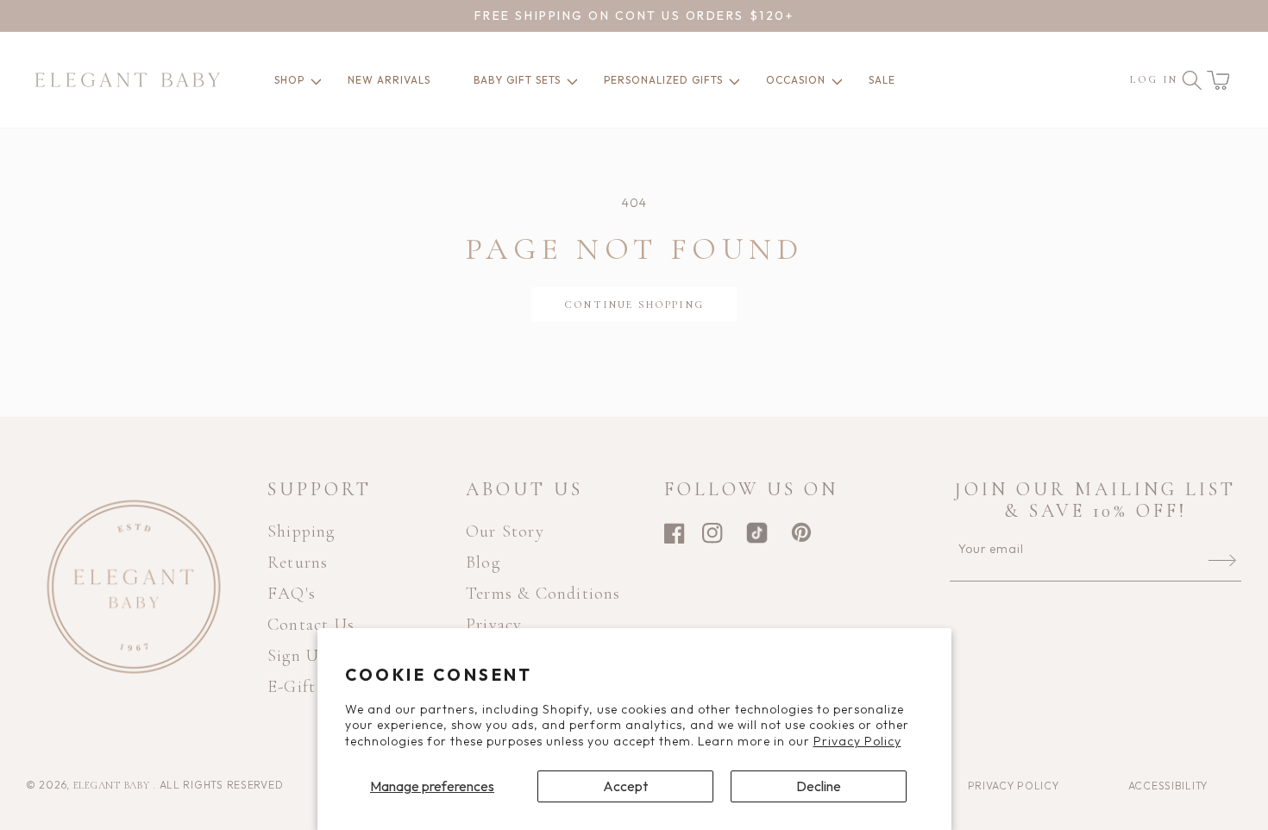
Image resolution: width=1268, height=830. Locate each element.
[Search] (1192, 80)
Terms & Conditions (543, 593)
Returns (297, 562)
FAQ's (291, 593)
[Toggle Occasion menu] (834, 80)
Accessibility (1168, 785)
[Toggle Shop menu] (313, 80)
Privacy (494, 624)
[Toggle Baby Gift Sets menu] (569, 80)
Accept (625, 786)
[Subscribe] (1222, 560)
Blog (483, 562)
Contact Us (311, 624)
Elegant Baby (113, 785)
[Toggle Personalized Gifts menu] (731, 80)
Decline (818, 786)
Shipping (301, 531)
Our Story (505, 531)
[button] (1218, 80)
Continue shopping (634, 305)
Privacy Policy (857, 741)
